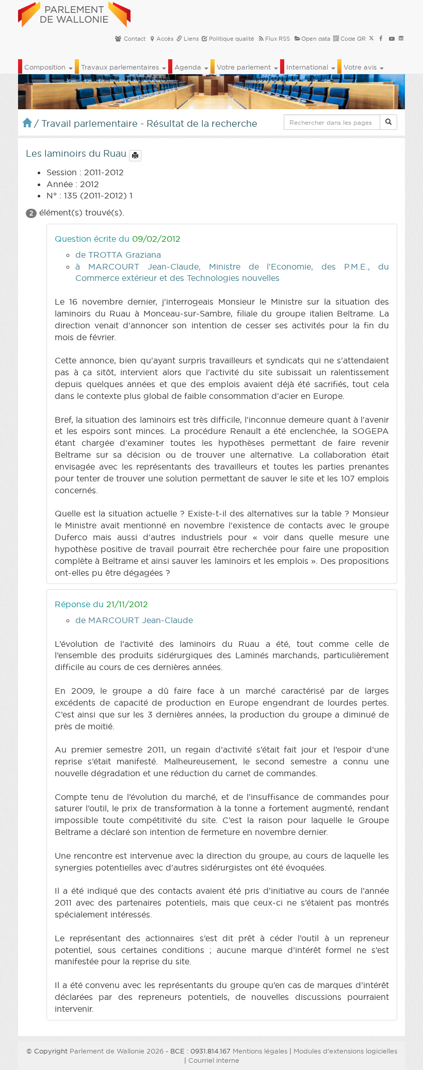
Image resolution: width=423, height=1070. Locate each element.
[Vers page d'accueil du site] (74, 13)
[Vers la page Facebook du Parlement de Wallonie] (381, 38)
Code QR (352, 38)
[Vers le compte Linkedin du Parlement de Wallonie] (401, 38)
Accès (164, 38)
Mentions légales (260, 1051)
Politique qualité (230, 38)
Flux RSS (277, 38)
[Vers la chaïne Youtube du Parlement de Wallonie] (391, 38)
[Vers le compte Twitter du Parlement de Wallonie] (371, 38)
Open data (315, 38)
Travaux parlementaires (121, 67)
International (308, 67)
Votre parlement (245, 67)
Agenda (188, 67)
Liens (190, 38)
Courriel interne (213, 1060)
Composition (46, 67)
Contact (133, 38)
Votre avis (361, 67)
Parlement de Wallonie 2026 (117, 1051)
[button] (388, 122)
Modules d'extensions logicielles (345, 1051)
